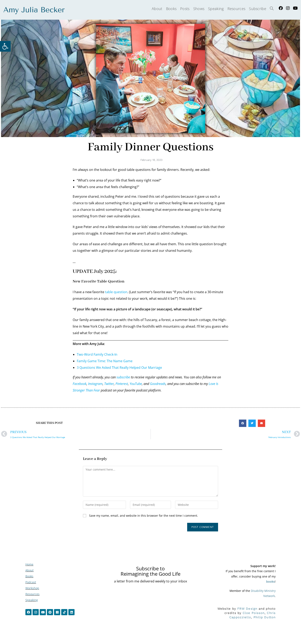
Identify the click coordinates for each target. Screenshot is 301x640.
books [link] (270, 581)
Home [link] (29, 564)
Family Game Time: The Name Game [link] (104, 361)
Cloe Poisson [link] (254, 613)
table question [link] (116, 292)
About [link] (29, 570)
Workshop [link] (32, 588)
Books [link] (29, 576)
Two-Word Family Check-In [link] (97, 354)
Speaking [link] (31, 600)
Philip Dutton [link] (264, 617)
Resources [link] (32, 594)
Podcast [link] (30, 582)
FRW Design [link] (247, 608)
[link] (5, 46)
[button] (242, 423)
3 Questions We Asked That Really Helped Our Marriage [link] (119, 367)
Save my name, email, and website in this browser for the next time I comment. (143, 515)
